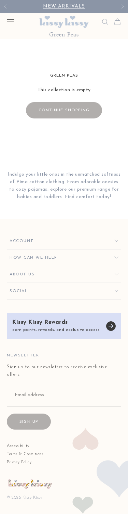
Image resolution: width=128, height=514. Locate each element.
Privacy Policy (19, 462)
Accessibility (18, 446)
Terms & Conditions (25, 454)
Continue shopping (64, 110)
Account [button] (22, 241)
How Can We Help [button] (33, 258)
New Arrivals (64, 6)
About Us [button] (22, 274)
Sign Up (28, 422)
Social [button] (19, 291)
